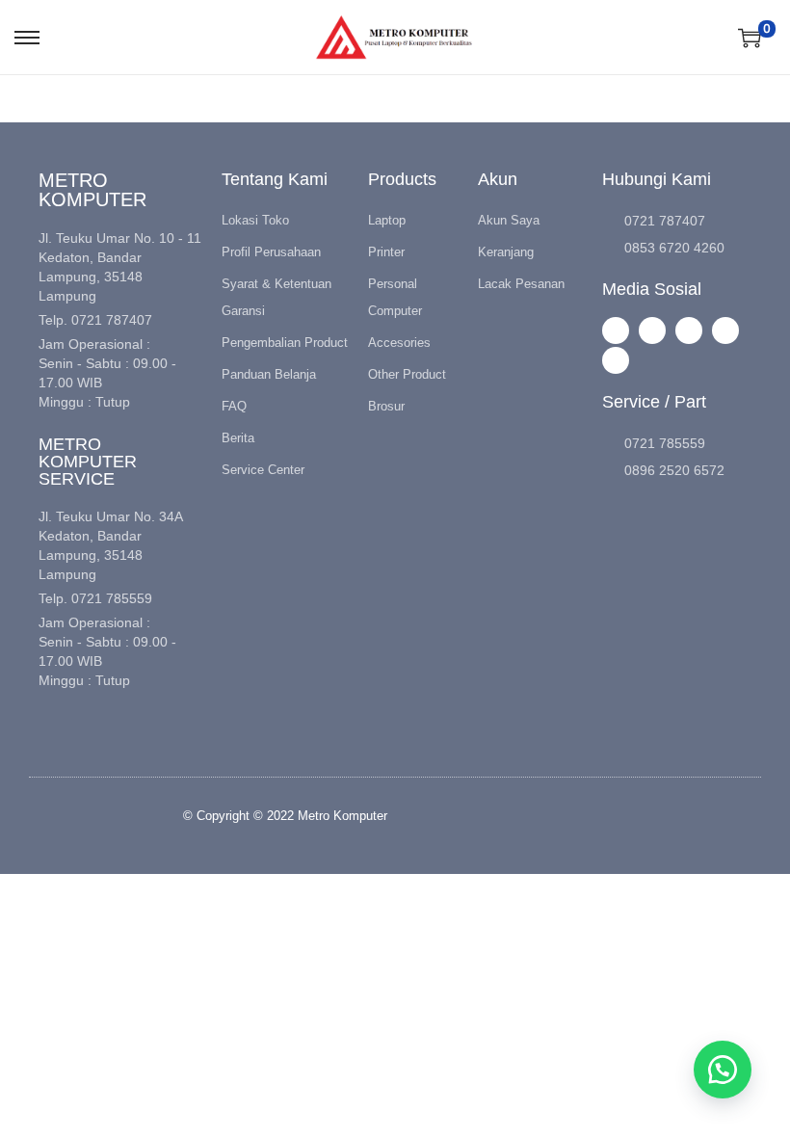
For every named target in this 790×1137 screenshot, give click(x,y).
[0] (749, 37)
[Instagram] (615, 330)
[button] (722, 1069)
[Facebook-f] (652, 330)
